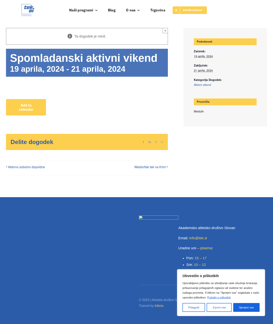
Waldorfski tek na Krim (150, 167)
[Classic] (28, 5)
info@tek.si (198, 238)
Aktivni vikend (202, 85)
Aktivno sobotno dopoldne (26, 167)
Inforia (159, 305)
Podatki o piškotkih (219, 297)
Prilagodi (193, 307)
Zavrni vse (219, 307)
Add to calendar (26, 107)
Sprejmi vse (246, 307)
